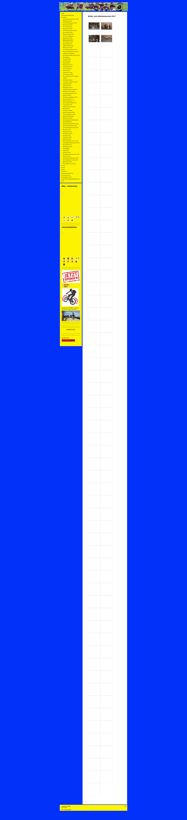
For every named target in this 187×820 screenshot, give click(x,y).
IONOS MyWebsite (68, 809)
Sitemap (69, 806)
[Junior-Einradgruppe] (106, 38)
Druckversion (64, 806)
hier (76, 309)
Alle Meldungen (65, 337)
